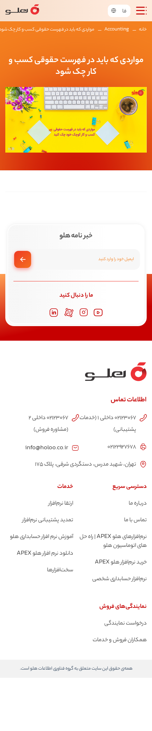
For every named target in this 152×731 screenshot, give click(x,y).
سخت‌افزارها (60, 570)
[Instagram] (83, 312)
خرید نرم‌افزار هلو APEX (121, 562)
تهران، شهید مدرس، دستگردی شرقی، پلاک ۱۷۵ (85, 464)
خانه (143, 29)
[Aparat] (69, 313)
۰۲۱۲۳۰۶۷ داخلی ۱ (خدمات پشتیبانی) (108, 424)
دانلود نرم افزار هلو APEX (45, 553)
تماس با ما (135, 520)
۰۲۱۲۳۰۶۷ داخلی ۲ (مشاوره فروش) (48, 424)
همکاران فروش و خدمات (120, 640)
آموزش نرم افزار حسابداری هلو (41, 537)
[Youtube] (98, 313)
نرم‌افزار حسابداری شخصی (119, 579)
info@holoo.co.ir (46, 447)
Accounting (116, 29)
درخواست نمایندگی (125, 623)
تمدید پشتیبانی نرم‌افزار (47, 520)
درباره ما (138, 503)
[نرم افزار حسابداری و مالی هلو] (22, 10)
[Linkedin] (54, 313)
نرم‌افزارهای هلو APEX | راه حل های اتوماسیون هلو (113, 541)
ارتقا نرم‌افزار (60, 503)
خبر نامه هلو (75, 236)
